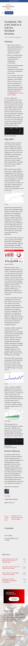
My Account (9, 12)
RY (12, 436)
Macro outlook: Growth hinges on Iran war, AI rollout (10, 573)
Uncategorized (18, 37)
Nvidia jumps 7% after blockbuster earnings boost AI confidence (9, 580)
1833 (14, 166)
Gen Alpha (7, 496)
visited (8, 100)
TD (15, 432)
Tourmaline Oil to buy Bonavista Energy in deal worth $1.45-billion (17, 517)
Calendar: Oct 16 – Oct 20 (6, 518)
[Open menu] (2, 13)
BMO (11, 434)
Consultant (11, 37)
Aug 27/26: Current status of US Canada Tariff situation (11, 567)
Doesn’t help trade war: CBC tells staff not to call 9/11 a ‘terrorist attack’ (10, 560)
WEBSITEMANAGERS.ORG (14, 639)
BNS (10, 102)
